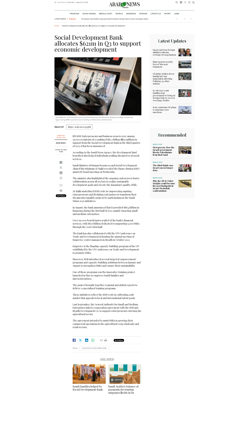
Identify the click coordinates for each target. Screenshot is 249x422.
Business (131, 13)
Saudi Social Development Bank (94, 348)
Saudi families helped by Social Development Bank (88, 388)
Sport (167, 13)
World (119, 13)
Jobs (176, 13)
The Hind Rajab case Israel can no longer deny (163, 168)
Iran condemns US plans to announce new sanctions (164, 110)
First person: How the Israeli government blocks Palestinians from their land (163, 151)
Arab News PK (62, 2)
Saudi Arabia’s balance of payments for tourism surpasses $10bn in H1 (123, 389)
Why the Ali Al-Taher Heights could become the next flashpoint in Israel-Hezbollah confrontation (164, 186)
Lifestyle (156, 13)
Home (56, 26)
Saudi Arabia (89, 13)
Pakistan (74, 13)
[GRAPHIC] (124, 373)
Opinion (143, 13)
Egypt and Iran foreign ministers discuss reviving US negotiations (164, 52)
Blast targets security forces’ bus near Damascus (163, 64)
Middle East (105, 13)
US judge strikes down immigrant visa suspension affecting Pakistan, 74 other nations (163, 78)
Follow (62, 196)
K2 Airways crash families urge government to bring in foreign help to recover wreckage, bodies (114, 19)
